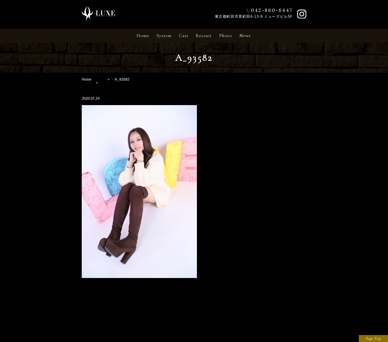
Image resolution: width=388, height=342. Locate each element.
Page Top (373, 338)
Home (86, 79)
